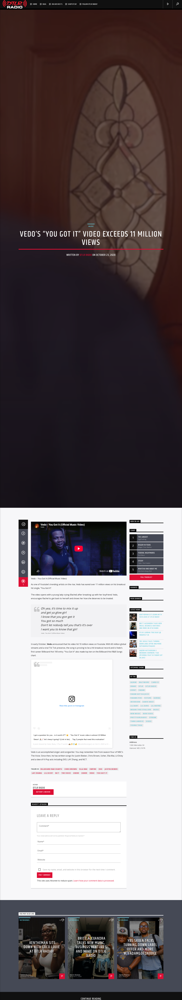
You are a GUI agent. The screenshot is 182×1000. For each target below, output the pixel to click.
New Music (135, 767)
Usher (84, 827)
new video (148, 767)
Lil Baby (134, 759)
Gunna (157, 751)
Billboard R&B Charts (51, 823)
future (147, 751)
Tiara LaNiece (137, 775)
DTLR (141, 740)
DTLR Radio (86, 280)
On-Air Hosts (57, 4)
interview (135, 755)
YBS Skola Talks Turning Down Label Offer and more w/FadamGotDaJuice (150, 697)
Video (148, 775)
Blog (44, 4)
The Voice (66, 827)
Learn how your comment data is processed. (93, 934)
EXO (100, 823)
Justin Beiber (111, 823)
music (156, 763)
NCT (57, 827)
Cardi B (155, 736)
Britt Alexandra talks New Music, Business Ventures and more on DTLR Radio (150, 679)
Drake (133, 740)
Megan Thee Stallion (140, 763)
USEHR (76, 827)
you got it (102, 827)
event (133, 744)
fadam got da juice (139, 748)
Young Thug (136, 779)
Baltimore (144, 736)
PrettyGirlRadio (138, 771)
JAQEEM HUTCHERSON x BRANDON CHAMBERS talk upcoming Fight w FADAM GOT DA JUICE (151, 707)
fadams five (136, 751)
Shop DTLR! (72, 4)
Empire (93, 823)
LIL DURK (145, 759)
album (133, 736)
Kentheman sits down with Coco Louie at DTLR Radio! (150, 669)
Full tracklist (146, 630)
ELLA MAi (83, 823)
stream (152, 771)
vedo (92, 827)
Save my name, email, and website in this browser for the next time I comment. (79, 923)
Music (91, 251)
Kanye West (148, 755)
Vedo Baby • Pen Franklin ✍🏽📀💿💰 (62, 798)
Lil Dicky (48, 827)
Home (35, 4)
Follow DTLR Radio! (89, 4)
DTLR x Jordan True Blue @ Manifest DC (150, 687)
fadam (142, 744)
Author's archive (43, 845)
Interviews (24, 973)
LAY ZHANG (37, 827)
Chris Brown (71, 823)
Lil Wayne (156, 759)
